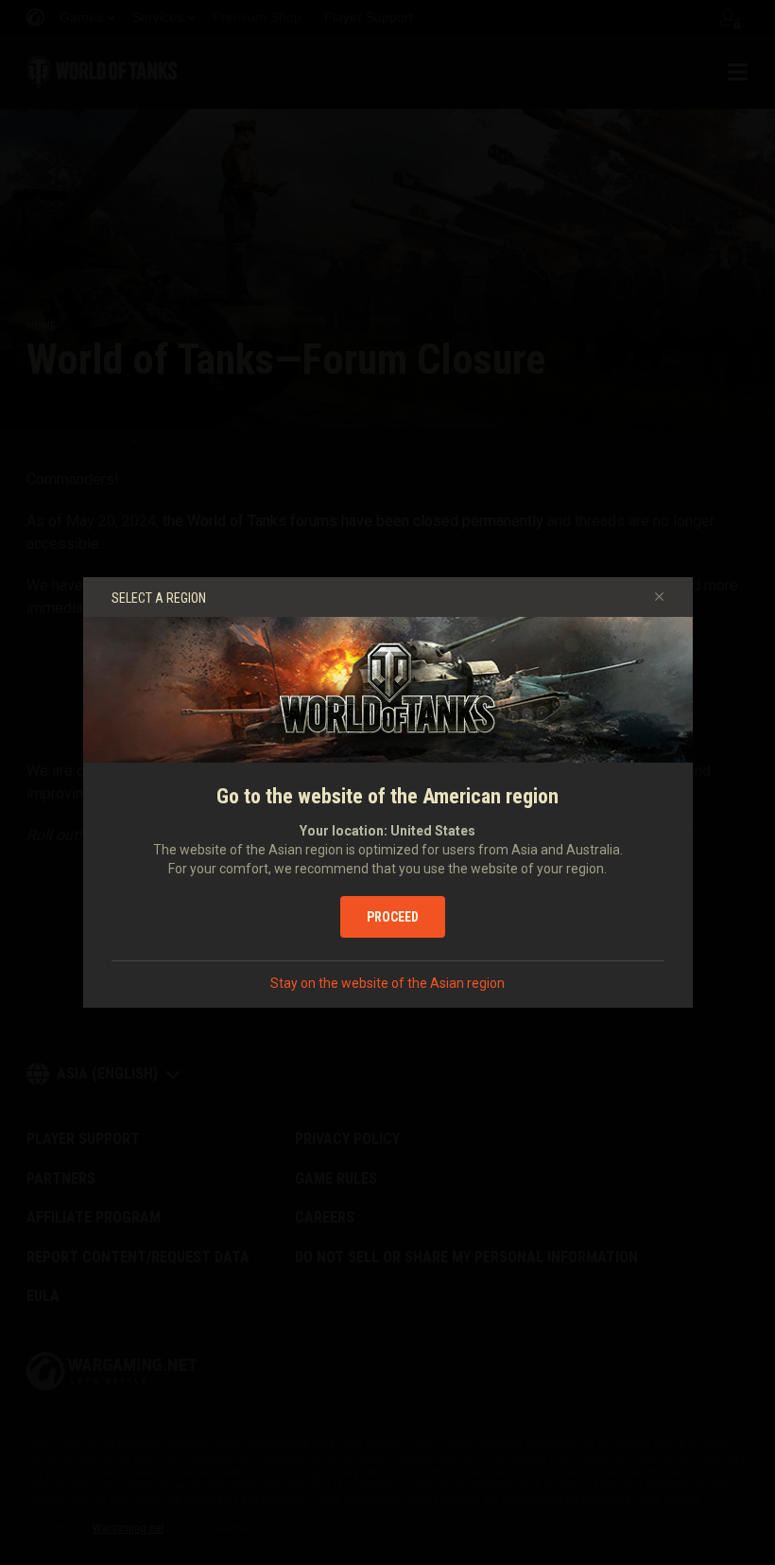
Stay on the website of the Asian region (387, 983)
